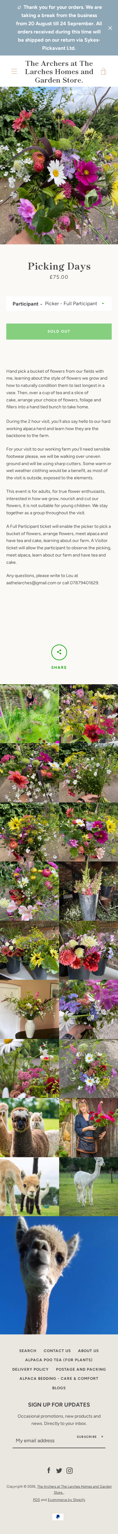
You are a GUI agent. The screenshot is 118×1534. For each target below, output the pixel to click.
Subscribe (87, 1437)
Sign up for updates (59, 1404)
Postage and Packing (81, 1369)
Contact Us (57, 1351)
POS (36, 1499)
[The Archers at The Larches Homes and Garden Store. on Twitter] (59, 1470)
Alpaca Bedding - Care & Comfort (59, 1378)
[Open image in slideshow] (59, 165)
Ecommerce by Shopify (66, 1499)
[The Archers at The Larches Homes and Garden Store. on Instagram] (69, 1470)
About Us (88, 1351)
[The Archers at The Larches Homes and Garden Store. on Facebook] (49, 1470)
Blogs (59, 1388)
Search (28, 1351)
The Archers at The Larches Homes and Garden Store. (59, 71)
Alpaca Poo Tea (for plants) (59, 1360)
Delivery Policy (30, 1369)
